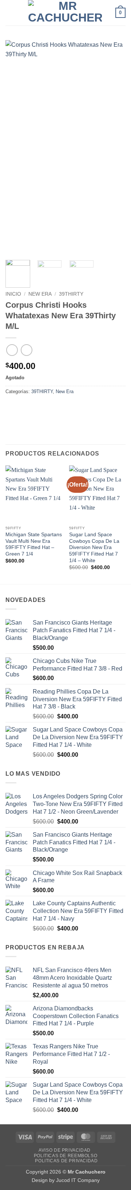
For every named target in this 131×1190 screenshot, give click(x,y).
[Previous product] (26, 350)
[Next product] (11, 350)
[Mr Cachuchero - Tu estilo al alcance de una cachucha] (65, 13)
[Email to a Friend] (51, 408)
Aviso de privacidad (65, 1150)
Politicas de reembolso (65, 1155)
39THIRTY (71, 294)
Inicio (13, 294)
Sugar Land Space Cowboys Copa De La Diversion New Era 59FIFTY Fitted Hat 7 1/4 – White (94, 547)
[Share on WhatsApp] (12, 408)
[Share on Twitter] (38, 408)
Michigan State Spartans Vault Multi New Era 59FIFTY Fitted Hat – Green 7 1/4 (33, 544)
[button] (9, 13)
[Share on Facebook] (25, 408)
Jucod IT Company (78, 1180)
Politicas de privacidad (66, 1160)
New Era (40, 294)
